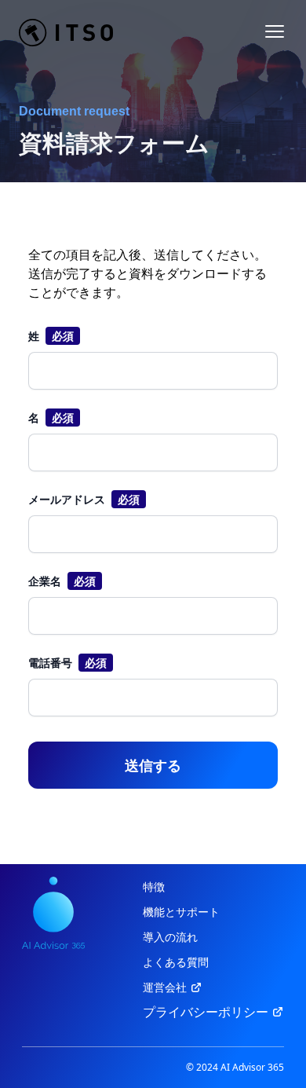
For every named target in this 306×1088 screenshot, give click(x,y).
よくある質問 (176, 961)
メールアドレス (66, 499)
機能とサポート (181, 911)
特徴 (154, 886)
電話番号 (50, 662)
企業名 (44, 580)
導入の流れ (170, 936)
